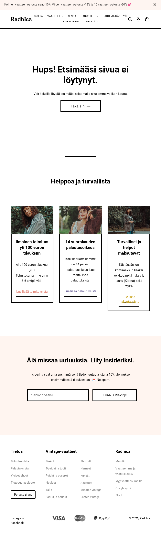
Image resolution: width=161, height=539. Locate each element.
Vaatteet (54, 16)
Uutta (38, 16)
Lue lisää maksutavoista (129, 299)
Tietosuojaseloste (23, 482)
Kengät (73, 16)
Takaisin (78, 106)
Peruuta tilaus (23, 494)
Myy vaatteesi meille (128, 481)
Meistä (91, 21)
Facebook (17, 523)
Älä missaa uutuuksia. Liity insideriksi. (80, 360)
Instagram (17, 518)
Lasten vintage (90, 497)
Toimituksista (20, 461)
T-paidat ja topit (56, 468)
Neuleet (51, 482)
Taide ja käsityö (115, 16)
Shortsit (85, 461)
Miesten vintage (90, 490)
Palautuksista (20, 468)
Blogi (118, 495)
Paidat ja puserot (57, 475)
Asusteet (86, 483)
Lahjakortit (72, 21)
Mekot (50, 461)
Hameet (85, 468)
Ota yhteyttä (123, 488)
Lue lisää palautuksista (80, 291)
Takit (49, 490)
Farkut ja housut (56, 497)
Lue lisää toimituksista (32, 291)
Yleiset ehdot (19, 475)
